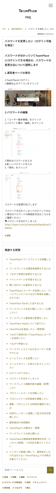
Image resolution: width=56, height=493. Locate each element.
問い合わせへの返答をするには (25, 285)
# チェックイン (40, 482)
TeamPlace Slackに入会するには (26, 303)
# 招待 (7, 235)
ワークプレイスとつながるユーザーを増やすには (30, 350)
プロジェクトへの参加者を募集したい (28, 398)
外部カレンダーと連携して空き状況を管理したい (30, 415)
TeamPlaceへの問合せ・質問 (24, 428)
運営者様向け (17, 29)
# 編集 (22, 477)
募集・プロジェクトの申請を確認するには (30, 405)
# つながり (17, 487)
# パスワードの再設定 (12, 482)
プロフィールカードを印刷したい (26, 393)
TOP (4, 29)
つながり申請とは (18, 343)
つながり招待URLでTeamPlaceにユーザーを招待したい (30, 336)
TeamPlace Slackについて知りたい (27, 323)
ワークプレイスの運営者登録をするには (30, 268)
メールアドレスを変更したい (24, 358)
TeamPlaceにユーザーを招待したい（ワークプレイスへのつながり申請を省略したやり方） (30, 294)
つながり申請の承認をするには (25, 274)
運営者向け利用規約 (19, 422)
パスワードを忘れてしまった (24, 378)
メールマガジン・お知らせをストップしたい (30, 365)
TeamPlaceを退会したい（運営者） (27, 329)
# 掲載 (13, 477)
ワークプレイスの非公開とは (24, 433)
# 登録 (5, 477)
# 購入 (28, 487)
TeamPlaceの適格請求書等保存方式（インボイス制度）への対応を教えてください (30, 442)
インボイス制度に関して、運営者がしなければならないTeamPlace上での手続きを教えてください (30, 455)
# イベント (32, 477)
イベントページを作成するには (25, 279)
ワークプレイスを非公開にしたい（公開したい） (30, 310)
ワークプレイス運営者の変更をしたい (28, 318)
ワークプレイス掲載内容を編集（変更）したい (30, 385)
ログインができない (19, 373)
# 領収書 (6, 487)
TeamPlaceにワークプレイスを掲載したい (30, 261)
